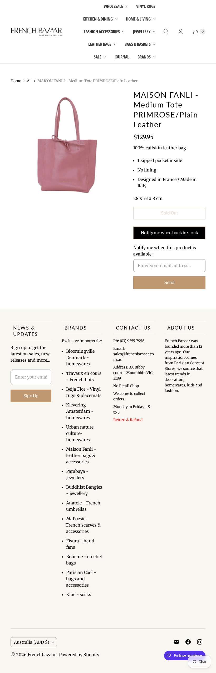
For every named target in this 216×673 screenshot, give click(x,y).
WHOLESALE (113, 6)
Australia (31, 642)
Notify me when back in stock (169, 232)
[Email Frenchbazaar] (176, 642)
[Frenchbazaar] (37, 32)
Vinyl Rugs (145, 6)
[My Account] (180, 31)
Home (16, 80)
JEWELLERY (142, 32)
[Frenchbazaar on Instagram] (199, 642)
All (29, 80)
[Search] (166, 31)
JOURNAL (122, 57)
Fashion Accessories (102, 32)
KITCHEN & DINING (98, 19)
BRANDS (144, 57)
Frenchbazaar (42, 654)
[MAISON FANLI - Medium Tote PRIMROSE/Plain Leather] (65, 144)
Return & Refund (128, 419)
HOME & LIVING (138, 19)
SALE (97, 57)
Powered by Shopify (79, 654)
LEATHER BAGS (99, 44)
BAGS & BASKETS (138, 44)
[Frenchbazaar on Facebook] (188, 642)
